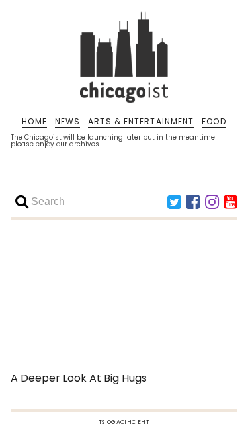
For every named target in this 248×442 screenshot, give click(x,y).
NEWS (67, 121)
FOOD (214, 121)
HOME (34, 121)
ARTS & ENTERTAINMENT (141, 121)
